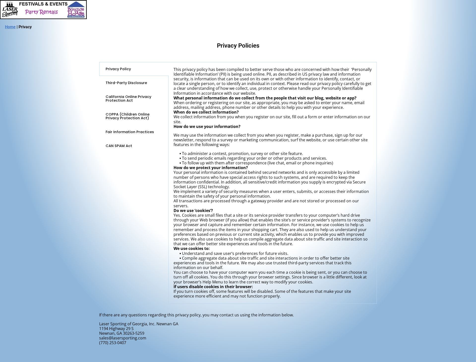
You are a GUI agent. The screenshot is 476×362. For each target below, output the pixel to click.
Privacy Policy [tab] (118, 68)
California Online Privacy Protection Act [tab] (128, 98)
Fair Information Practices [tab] (130, 131)
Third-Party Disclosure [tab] (126, 82)
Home (10, 27)
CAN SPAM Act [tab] (119, 145)
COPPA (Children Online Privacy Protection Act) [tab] (127, 116)
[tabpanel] (273, 183)
